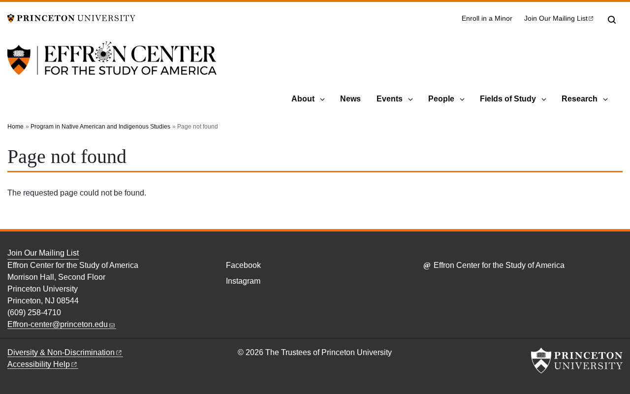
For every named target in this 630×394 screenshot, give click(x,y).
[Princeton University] (71, 17)
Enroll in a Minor (487, 18)
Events (390, 99)
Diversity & (61, 352)
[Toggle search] (612, 19)
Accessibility (38, 364)
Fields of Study (508, 99)
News (350, 99)
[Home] (112, 64)
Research (580, 99)
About (303, 99)
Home (15, 126)
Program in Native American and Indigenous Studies (100, 126)
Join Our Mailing (556, 18)
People (441, 99)
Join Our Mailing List (43, 253)
